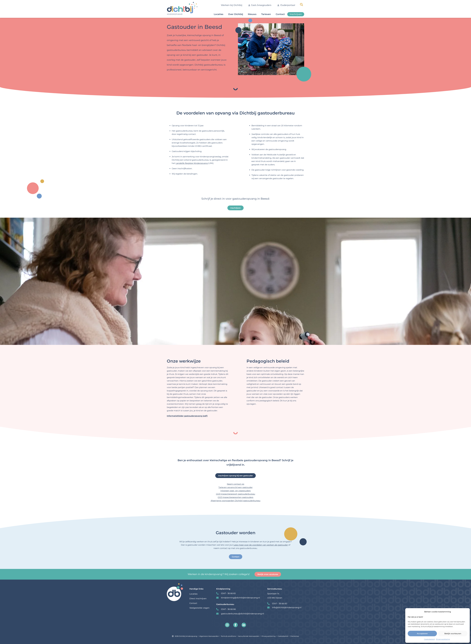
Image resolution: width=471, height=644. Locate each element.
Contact (280, 14)
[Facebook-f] (235, 625)
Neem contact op (235, 484)
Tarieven (266, 14)
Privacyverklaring (443, 639)
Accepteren (422, 633)
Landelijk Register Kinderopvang (192, 163)
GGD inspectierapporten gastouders (235, 497)
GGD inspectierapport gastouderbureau (235, 494)
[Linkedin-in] (244, 625)
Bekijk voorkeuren (452, 633)
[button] (301, 4)
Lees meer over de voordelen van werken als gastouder (261, 545)
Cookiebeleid (429, 639)
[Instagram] (227, 625)
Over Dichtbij (235, 14)
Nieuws (252, 14)
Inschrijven (296, 14)
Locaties (218, 14)
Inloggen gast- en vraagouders (235, 491)
